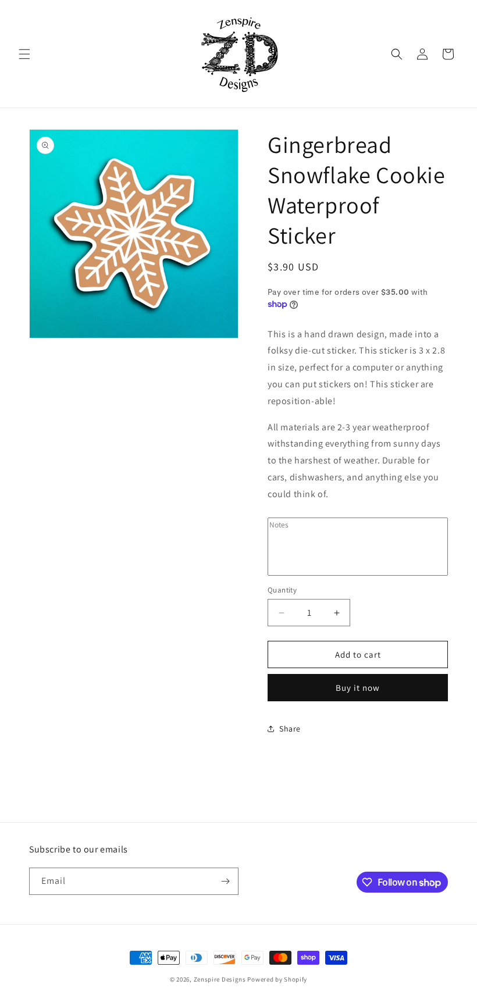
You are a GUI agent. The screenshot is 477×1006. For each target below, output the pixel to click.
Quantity (282, 590)
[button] (24, 54)
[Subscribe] (225, 881)
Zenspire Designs (220, 979)
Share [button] (290, 728)
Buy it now (358, 687)
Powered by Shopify (277, 979)
